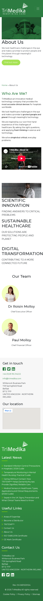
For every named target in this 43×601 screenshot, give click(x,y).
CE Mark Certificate (12, 539)
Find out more (11, 62)
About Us (8, 532)
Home (4, 85)
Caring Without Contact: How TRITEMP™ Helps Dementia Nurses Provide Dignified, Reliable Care (18, 482)
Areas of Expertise (12, 517)
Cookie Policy (9, 594)
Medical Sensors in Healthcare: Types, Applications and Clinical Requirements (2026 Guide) (20, 491)
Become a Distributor (13, 520)
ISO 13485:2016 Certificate (15, 536)
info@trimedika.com (12, 378)
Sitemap (36, 594)
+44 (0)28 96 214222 (12, 374)
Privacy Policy (24, 594)
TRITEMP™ (9, 524)
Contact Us (9, 528)
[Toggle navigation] (38, 8)
